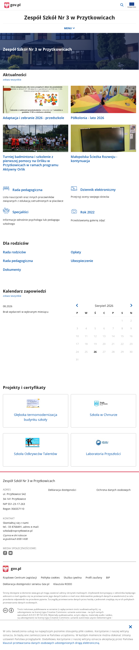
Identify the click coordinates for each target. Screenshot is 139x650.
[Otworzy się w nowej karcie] (5, 553)
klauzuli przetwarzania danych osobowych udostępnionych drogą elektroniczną (51, 643)
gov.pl (16, 569)
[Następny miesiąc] (131, 305)
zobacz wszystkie (12, 79)
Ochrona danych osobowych (113, 490)
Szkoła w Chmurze (103, 415)
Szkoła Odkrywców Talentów (35, 454)
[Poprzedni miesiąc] (77, 305)
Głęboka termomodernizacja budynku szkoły (35, 417)
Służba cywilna (73, 577)
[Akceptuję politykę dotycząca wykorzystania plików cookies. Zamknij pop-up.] (130, 627)
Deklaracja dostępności (62, 490)
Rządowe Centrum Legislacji (20, 577)
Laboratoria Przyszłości (103, 454)
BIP (108, 577)
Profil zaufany (94, 577)
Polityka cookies (50, 577)
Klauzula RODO (62, 584)
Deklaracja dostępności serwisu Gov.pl (26, 584)
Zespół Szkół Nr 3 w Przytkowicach (69, 17)
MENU (68, 28)
